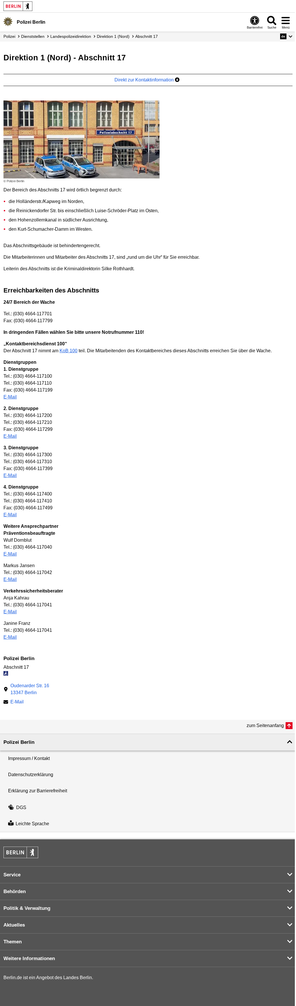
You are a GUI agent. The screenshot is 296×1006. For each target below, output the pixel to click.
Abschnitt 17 (146, 36)
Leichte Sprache (32, 823)
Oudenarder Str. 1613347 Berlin (29, 689)
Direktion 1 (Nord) (113, 36)
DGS (21, 807)
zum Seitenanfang (265, 725)
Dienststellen (33, 36)
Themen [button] (12, 941)
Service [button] (12, 875)
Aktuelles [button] (14, 925)
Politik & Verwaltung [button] (26, 908)
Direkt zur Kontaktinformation (144, 79)
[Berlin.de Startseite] (17, 6)
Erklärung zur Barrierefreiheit (37, 790)
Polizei (9, 36)
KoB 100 (68, 350)
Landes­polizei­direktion (70, 36)
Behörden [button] (14, 891)
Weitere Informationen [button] (29, 958)
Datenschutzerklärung (30, 774)
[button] (286, 36)
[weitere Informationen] (7, 21)
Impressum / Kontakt (29, 758)
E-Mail (10, 396)
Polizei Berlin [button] (18, 742)
